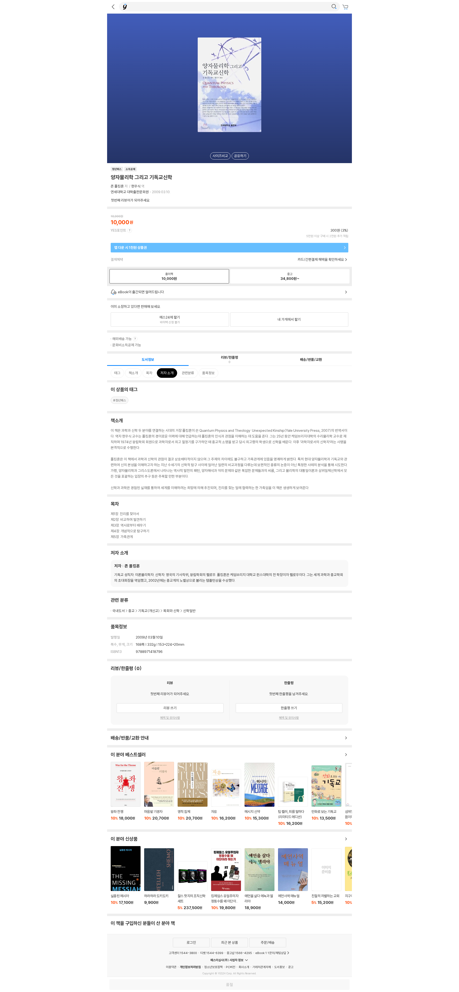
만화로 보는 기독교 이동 (326, 795)
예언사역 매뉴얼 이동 (293, 879)
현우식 (136, 186)
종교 (131, 610)
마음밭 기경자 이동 (159, 794)
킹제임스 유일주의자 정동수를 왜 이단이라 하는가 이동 (226, 879)
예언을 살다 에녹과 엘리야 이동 (259, 879)
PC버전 (230, 967)
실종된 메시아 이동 (126, 878)
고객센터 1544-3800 (183, 953)
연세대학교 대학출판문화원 (130, 192)
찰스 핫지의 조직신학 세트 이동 (193, 885)
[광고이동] (334, 6)
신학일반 (189, 610)
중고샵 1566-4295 (239, 953)
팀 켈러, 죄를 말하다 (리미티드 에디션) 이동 (293, 801)
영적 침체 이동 (193, 794)
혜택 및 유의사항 (170, 718)
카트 (346, 7)
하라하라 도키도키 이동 (159, 879)
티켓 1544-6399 (211, 953)
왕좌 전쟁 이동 (126, 794)
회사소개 (244, 967)
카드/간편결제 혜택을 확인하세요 (321, 259)
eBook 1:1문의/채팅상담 (270, 953)
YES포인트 (118, 230)
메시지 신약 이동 (259, 794)
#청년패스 (119, 400)
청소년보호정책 (213, 967)
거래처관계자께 (261, 967)
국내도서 (118, 610)
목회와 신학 (171, 610)
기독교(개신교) (149, 610)
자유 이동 (226, 797)
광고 (290, 967)
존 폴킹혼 (117, 186)
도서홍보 (279, 967)
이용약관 (171, 967)
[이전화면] (113, 6)
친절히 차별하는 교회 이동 (326, 879)
